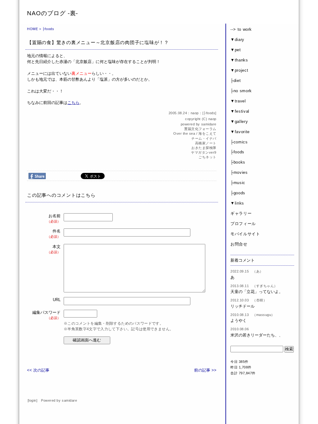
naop (212, 119)
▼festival (239, 111)
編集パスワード (46, 315)
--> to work (241, 29)
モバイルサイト (245, 234)
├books (237, 162)
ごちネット (207, 157)
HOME (32, 29)
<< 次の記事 (38, 370)
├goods (237, 193)
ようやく (238, 320)
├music (237, 182)
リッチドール (242, 306)
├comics (239, 142)
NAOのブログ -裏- (52, 13)
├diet (235, 80)
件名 (54, 233)
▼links (237, 203)
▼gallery (239, 121)
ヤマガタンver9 (203, 152)
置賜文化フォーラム (200, 129)
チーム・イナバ (203, 138)
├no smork (241, 90)
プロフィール (243, 223)
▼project (239, 70)
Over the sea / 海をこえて (194, 133)
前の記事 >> (205, 370)
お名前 (54, 218)
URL (57, 299)
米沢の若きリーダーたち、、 (256, 335)
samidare (208, 124)
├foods (48, 29)
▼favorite (240, 131)
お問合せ (239, 244)
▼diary (237, 39)
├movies (239, 172)
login (32, 400)
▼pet (235, 49)
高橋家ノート (205, 143)
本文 (54, 249)
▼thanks (239, 60)
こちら (73, 102)
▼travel (238, 101)
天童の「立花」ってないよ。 (256, 291)
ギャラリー (241, 213)
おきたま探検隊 (203, 148)
